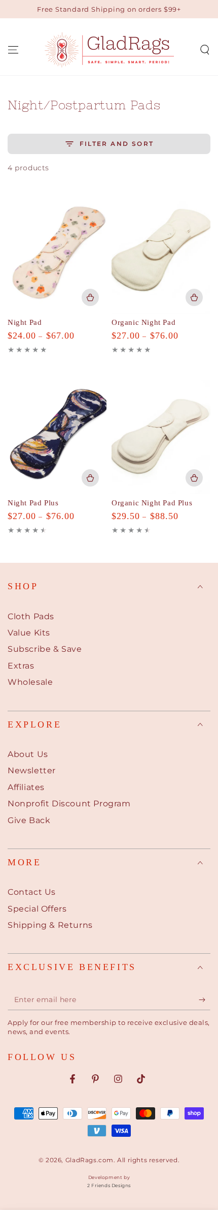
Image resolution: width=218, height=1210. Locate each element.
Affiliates (26, 787)
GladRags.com (89, 1160)
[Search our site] (205, 49)
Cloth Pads (31, 616)
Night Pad (25, 322)
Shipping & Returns (50, 925)
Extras (21, 666)
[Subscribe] (204, 1000)
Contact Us (32, 892)
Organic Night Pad (143, 322)
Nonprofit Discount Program (69, 803)
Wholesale (30, 682)
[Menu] (13, 49)
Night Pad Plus (33, 503)
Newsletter (32, 770)
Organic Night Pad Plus (152, 503)
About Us (28, 754)
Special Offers (37, 909)
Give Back (29, 820)
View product (90, 297)
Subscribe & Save (45, 649)
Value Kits (29, 633)
